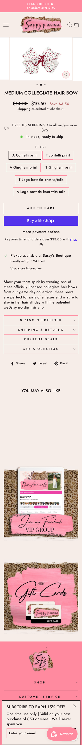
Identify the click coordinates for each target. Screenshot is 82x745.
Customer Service (40, 697)
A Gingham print (23, 167)
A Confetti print (25, 155)
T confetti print (58, 155)
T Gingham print (58, 167)
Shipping (23, 109)
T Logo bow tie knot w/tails (41, 179)
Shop (40, 682)
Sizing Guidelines (41, 320)
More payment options (41, 231)
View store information (26, 269)
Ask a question (41, 349)
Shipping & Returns (41, 330)
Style (41, 147)
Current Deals (41, 339)
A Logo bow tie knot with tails (41, 191)
